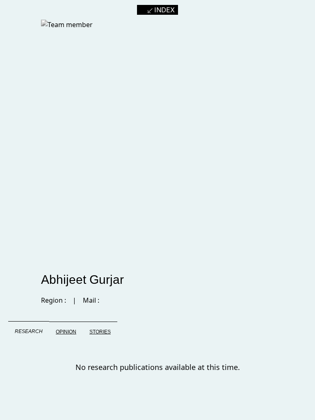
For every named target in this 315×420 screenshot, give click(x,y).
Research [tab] (29, 331)
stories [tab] (100, 332)
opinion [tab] (66, 332)
